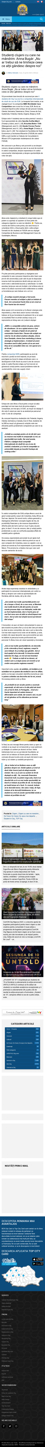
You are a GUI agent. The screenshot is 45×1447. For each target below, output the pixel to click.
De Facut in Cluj (6, 1325)
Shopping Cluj (6, 1338)
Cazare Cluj (5, 1342)
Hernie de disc (6, 1306)
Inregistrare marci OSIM (9, 1412)
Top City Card (6, 1406)
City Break (5, 1390)
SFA (3, 1380)
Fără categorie (11, 1050)
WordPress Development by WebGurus (31, 1443)
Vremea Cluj (5, 1358)
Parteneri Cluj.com (7, 1351)
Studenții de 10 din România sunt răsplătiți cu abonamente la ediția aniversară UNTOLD (22, 973)
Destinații (9, 1046)
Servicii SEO (5, 1370)
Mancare (9, 1057)
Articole (8, 23)
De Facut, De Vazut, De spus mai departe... (20, 816)
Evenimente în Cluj (7, 1329)
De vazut (4, 1348)
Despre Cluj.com (7, 2)
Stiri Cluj (9, 1064)
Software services (7, 1377)
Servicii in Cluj (11, 1060)
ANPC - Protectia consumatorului (24, 1445)
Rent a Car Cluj (6, 1396)
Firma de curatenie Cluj (9, 1393)
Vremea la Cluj (11, 1067)
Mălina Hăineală (13, 73)
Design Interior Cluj (7, 1415)
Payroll (4, 1374)
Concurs (9, 1036)
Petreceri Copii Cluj (7, 1361)
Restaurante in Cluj (7, 1332)
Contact (18, 2)
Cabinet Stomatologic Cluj (10, 1300)
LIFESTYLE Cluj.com (13, 1053)
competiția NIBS (13, 354)
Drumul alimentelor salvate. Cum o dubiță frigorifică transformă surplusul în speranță (22, 860)
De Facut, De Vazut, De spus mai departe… (20, 1043)
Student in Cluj (9, 819)
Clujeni (14, 814)
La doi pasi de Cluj (7, 1319)
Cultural (9, 1039)
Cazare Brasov (6, 1403)
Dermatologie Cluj (7, 1309)
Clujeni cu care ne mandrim (28, 814)
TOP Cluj (19, 819)
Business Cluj (6, 1345)
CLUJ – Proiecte (12, 1029)
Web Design (5, 1399)
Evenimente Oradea (8, 1409)
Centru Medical (6, 1303)
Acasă (3, 23)
